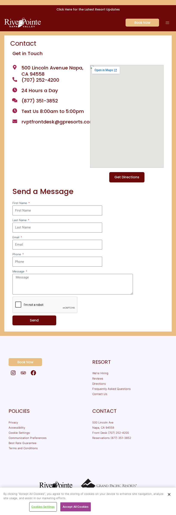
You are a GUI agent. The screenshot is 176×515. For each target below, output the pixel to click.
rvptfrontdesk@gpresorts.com (57, 122)
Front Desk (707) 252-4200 (110, 432)
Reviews (97, 378)
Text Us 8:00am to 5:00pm (52, 111)
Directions (99, 383)
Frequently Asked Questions (111, 388)
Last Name (19, 220)
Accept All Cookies (75, 506)
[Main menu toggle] (167, 22)
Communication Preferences (28, 438)
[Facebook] (33, 372)
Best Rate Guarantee (22, 443)
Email (16, 237)
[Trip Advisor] (23, 372)
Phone (17, 254)
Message (18, 271)
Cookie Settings (19, 432)
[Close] (169, 494)
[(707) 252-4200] (14, 79)
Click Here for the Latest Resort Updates (88, 9)
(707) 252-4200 (40, 80)
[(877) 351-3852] (14, 100)
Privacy (13, 422)
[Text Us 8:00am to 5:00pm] (14, 110)
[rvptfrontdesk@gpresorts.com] (14, 121)
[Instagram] (13, 372)
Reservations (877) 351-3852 (111, 438)
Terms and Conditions (23, 448)
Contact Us (99, 394)
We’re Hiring (100, 373)
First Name (20, 203)
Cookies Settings (43, 506)
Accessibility (17, 427)
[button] (139, 23)
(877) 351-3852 (39, 101)
